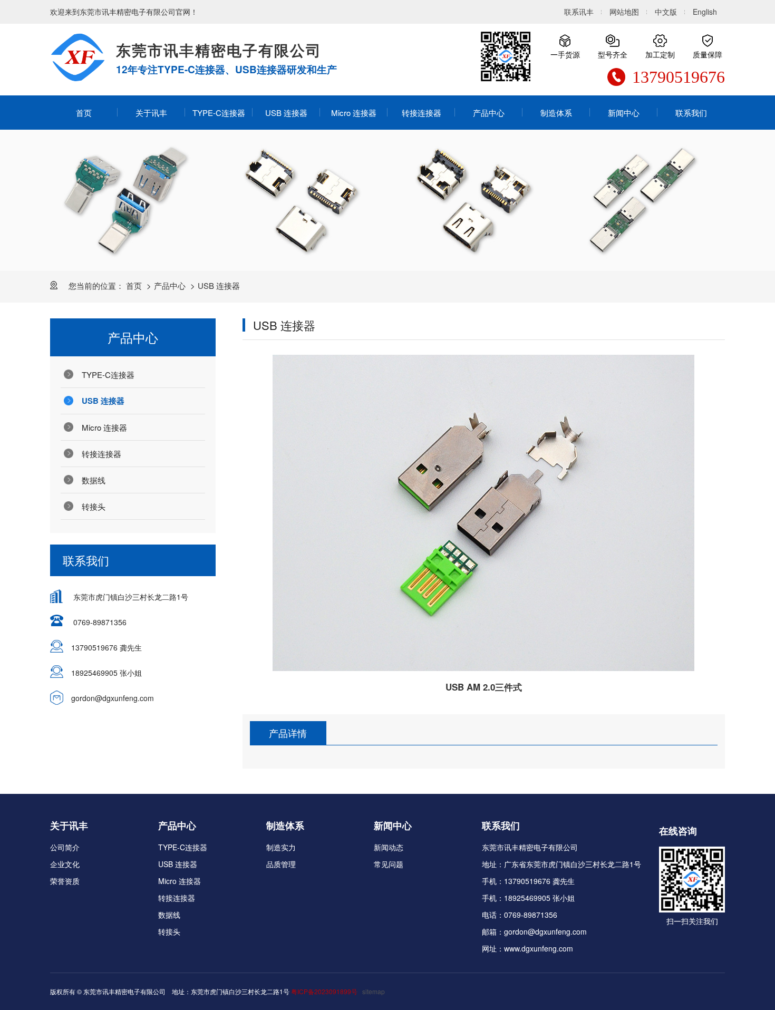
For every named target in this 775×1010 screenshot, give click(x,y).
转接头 (93, 506)
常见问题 (388, 864)
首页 (84, 112)
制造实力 (281, 847)
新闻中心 (624, 112)
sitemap (373, 991)
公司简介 (65, 847)
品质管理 (281, 864)
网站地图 (624, 11)
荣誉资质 (65, 881)
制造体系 (556, 112)
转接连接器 (421, 112)
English (705, 11)
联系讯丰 (579, 11)
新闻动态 (388, 847)
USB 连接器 (286, 112)
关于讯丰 (151, 112)
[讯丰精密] (77, 57)
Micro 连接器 (353, 112)
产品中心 (489, 112)
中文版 (666, 11)
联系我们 (691, 112)
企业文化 (65, 864)
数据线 (93, 479)
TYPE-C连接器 (218, 112)
